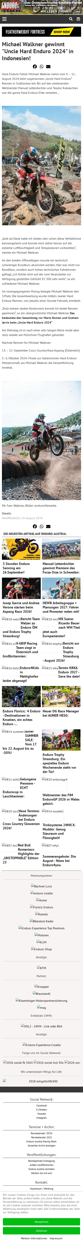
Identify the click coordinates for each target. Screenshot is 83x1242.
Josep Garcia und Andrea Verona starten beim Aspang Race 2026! (21, 607)
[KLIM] (41, 942)
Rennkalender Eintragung (41, 1161)
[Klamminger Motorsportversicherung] (41, 1000)
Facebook (41, 1105)
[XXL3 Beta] (42, 1044)
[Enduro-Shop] (41, 949)
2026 (41, 1133)
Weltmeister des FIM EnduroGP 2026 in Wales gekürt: (61, 799)
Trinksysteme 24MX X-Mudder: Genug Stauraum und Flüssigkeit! (59, 831)
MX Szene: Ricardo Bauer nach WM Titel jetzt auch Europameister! (61, 627)
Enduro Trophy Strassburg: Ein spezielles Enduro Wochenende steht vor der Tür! (59, 763)
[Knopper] (41, 986)
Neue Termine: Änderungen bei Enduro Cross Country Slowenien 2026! (21, 819)
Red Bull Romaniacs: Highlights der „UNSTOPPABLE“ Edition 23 (21, 853)
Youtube (41, 1113)
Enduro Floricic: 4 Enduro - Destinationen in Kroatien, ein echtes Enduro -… (22, 717)
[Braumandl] (41, 993)
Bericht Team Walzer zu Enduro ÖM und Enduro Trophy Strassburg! (21, 627)
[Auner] (41, 900)
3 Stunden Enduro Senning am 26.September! (16, 567)
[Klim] (41, 31)
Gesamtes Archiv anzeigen (41, 1145)
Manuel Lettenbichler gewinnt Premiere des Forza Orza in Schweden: (61, 567)
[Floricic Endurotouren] (41, 907)
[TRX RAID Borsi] (41, 1007)
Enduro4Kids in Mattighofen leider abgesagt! (21, 674)
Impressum (56, 1238)
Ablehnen (41, 1230)
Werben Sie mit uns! (41, 1173)
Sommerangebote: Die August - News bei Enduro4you (59, 860)
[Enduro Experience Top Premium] (41, 928)
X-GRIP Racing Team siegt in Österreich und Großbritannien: (20, 649)
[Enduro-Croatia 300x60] (41, 893)
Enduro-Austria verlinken (42, 1169)
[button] (35, 66)
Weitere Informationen (34, 1238)
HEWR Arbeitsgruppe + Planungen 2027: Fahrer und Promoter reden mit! (61, 607)
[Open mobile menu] (4, 19)
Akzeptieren (41, 1222)
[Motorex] (42, 935)
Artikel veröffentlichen (41, 1165)
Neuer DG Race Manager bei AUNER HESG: (61, 713)
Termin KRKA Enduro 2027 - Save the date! (69, 672)
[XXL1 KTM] (41, 968)
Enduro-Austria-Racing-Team (41, 1141)
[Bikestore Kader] (41, 921)
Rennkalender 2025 (41, 1137)
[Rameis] (41, 914)
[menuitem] (78, 19)
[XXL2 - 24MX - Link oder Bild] (41, 1026)
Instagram (41, 1117)
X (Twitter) (41, 1109)
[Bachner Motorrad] (41, 886)
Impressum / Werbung (41, 1188)
